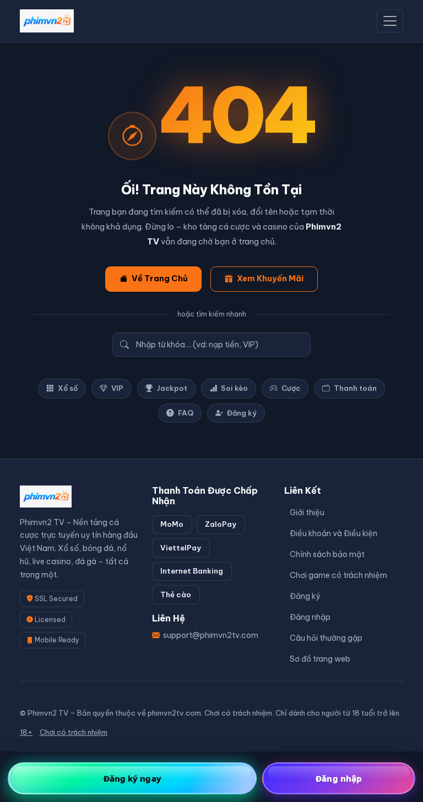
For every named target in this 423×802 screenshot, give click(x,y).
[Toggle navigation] (390, 20)
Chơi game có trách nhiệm (338, 575)
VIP (117, 388)
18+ (26, 732)
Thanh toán (355, 388)
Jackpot (171, 388)
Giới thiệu (307, 512)
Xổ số (68, 388)
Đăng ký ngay (132, 778)
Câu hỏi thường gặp (326, 638)
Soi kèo (234, 388)
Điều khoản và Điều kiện (333, 533)
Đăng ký (242, 412)
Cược (290, 388)
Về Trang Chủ (160, 278)
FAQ (185, 412)
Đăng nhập (310, 617)
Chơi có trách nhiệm (73, 732)
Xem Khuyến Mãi (270, 278)
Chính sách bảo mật (327, 554)
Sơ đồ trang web (320, 659)
